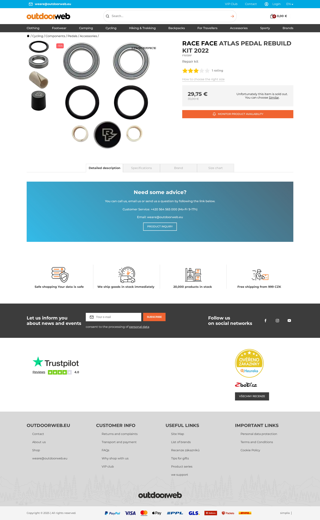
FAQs (105, 450)
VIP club (108, 466)
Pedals (72, 36)
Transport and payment (119, 442)
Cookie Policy (250, 450)
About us (39, 442)
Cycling (111, 28)
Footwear (59, 28)
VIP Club (231, 4)
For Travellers (207, 28)
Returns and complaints (120, 434)
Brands (288, 28)
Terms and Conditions (257, 442)
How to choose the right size (203, 79)
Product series (181, 466)
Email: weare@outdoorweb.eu (160, 217)
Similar (274, 97)
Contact (251, 4)
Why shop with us (115, 458)
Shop (36, 450)
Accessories (239, 28)
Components (55, 36)
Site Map (177, 434)
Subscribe (154, 316)
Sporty (265, 28)
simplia (285, 513)
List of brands (181, 442)
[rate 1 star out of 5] (185, 70)
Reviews (39, 372)
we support (179, 474)
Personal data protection (259, 434)
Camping (86, 28)
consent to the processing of (117, 327)
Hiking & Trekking (142, 28)
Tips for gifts (180, 458)
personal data (139, 327)
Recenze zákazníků (185, 450)
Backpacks (176, 28)
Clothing (33, 28)
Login (276, 4)
